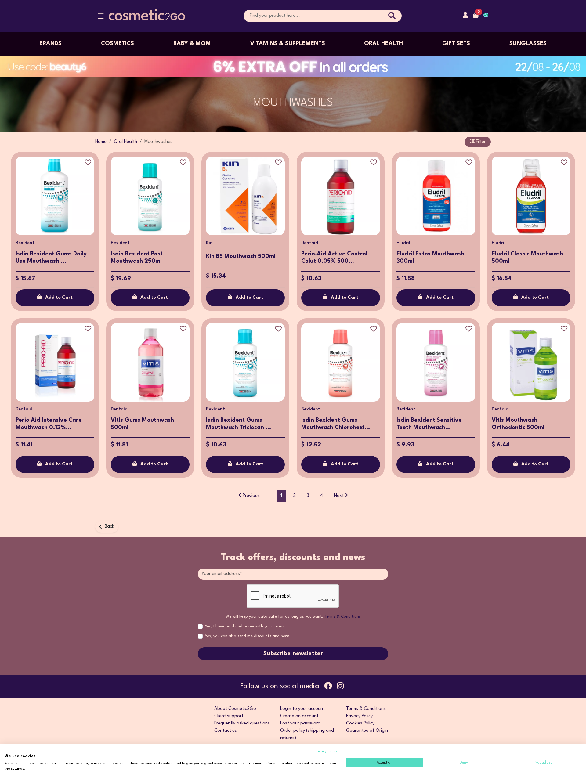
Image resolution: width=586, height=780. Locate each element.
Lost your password (300, 723)
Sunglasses (528, 43)
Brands (50, 43)
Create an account (299, 716)
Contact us (225, 730)
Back (109, 526)
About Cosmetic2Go (235, 708)
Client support (228, 716)
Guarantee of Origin (367, 730)
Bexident (25, 243)
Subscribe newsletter (293, 654)
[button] (100, 17)
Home (101, 141)
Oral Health (383, 43)
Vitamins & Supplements (287, 43)
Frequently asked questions (242, 723)
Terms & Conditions (342, 617)
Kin (209, 243)
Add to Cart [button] (59, 297)
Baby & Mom (192, 43)
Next (339, 495)
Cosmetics (117, 43)
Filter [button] (480, 141)
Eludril (403, 243)
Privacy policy (325, 751)
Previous (251, 495)
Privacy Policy (359, 716)
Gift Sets (456, 43)
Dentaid (309, 243)
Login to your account (302, 708)
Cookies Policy (360, 723)
